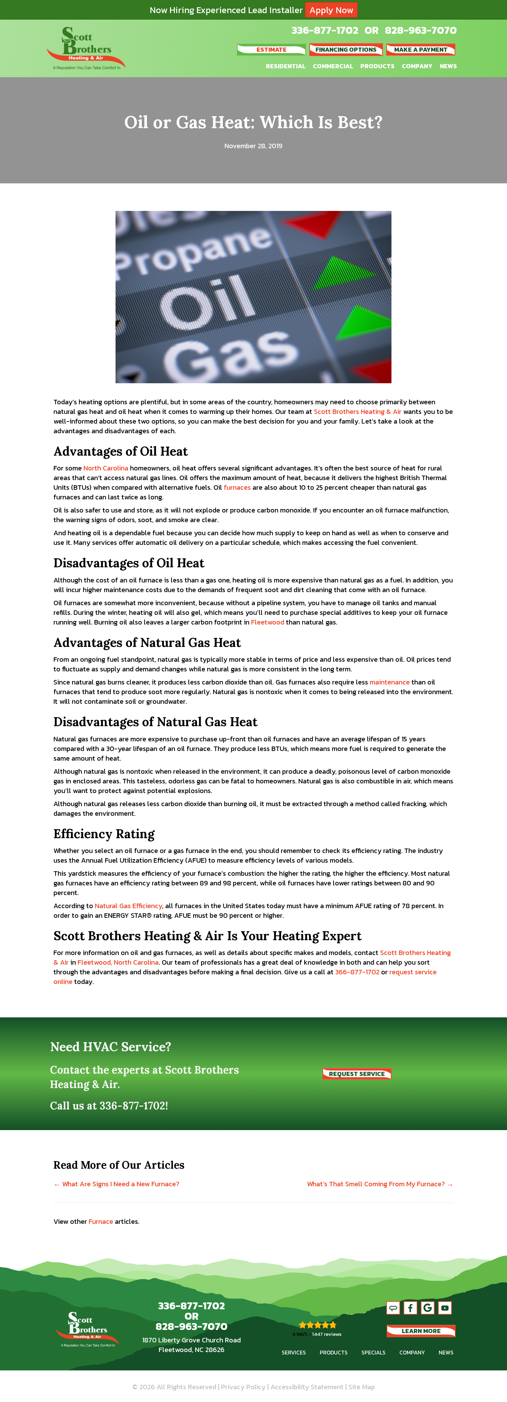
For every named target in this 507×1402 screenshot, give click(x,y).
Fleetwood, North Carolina (118, 962)
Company (417, 66)
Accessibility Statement (307, 1387)
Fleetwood (267, 622)
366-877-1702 (357, 972)
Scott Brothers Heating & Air (357, 411)
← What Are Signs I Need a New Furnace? (116, 1184)
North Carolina (105, 468)
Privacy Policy (243, 1387)
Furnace (101, 1221)
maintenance (390, 682)
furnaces (237, 487)
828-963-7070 (421, 30)
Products (377, 66)
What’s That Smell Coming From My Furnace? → (380, 1184)
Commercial (333, 66)
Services (294, 1352)
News (448, 66)
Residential (286, 66)
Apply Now (331, 10)
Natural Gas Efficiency (128, 906)
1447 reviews (326, 1334)
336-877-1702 (325, 30)
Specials (373, 1352)
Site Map (361, 1387)
